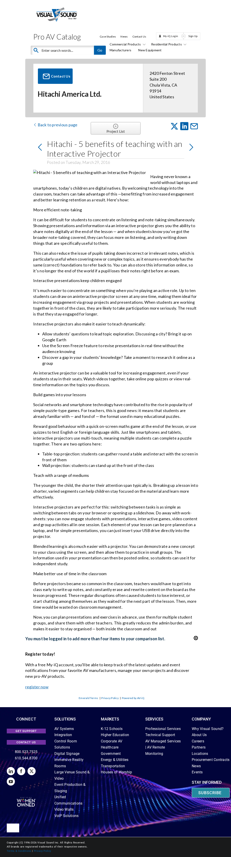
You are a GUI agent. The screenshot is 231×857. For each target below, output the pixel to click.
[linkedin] (11, 771)
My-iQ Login (170, 36)
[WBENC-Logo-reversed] (26, 798)
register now (37, 686)
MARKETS (110, 719)
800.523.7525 (26, 752)
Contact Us (139, 36)
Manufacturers (120, 50)
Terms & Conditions (19, 851)
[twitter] (32, 771)
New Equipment (150, 50)
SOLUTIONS (65, 719)
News (124, 36)
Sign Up (193, 36)
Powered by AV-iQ (133, 698)
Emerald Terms (88, 698)
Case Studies (108, 36)
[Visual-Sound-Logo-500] (56, 8)
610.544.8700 (26, 758)
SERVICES (154, 719)
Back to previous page (57, 124)
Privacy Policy (109, 698)
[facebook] (21, 771)
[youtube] (11, 781)
